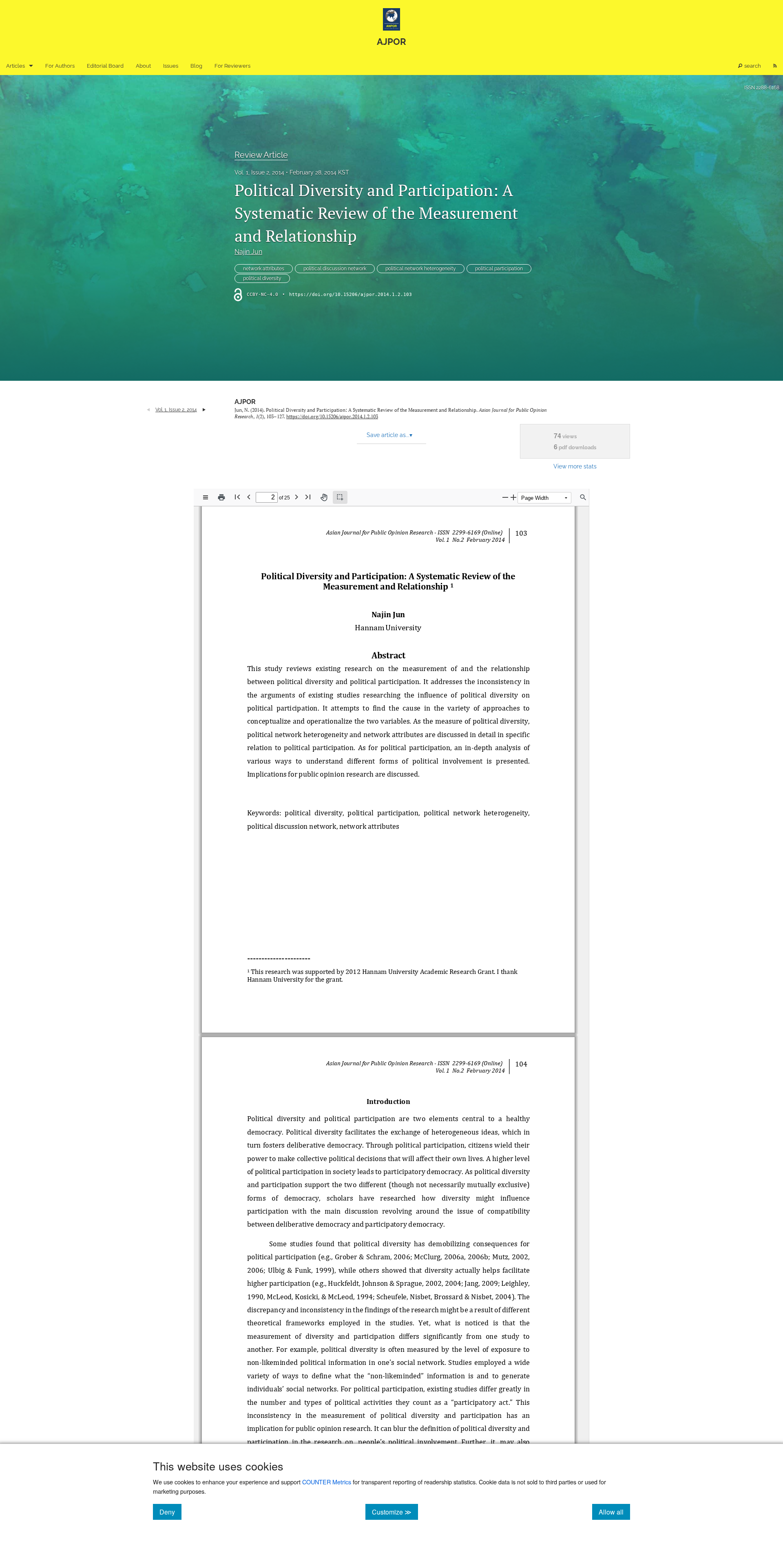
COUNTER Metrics (326, 1481)
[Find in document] (583, 497)
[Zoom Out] (505, 497)
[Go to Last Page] (308, 497)
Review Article (261, 155)
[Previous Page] (249, 497)
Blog (196, 66)
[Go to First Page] (237, 497)
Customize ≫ (395, 1512)
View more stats (575, 466)
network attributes (263, 269)
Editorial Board (105, 66)
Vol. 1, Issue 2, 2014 (259, 172)
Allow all (614, 1512)
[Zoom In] (513, 497)
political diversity (262, 278)
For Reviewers (232, 66)
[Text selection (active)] (340, 497)
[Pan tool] (323, 497)
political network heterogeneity (420, 269)
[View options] (205, 497)
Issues (170, 66)
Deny (170, 1512)
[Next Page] (296, 497)
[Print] (221, 497)
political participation (499, 269)
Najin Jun (248, 252)
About (143, 66)
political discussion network (334, 269)
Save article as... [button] (389, 435)
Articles (15, 66)
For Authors (60, 66)
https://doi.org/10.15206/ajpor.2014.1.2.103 (350, 294)
